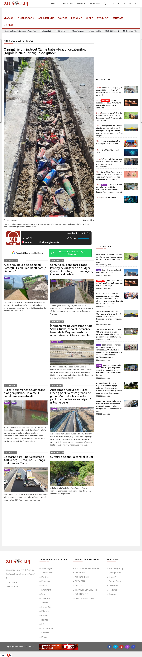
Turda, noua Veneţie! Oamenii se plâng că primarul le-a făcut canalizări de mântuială (24, 393)
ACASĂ (9, 18)
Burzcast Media (81, 652)
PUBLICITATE (81, 572)
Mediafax (113, 589)
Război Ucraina (77, 31)
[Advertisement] (117, 59)
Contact (81, 3)
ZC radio (61, 31)
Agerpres (113, 594)
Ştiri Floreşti (113, 31)
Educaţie (45, 611)
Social (44, 585)
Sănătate (118, 18)
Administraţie (46, 18)
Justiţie (44, 602)
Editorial (45, 632)
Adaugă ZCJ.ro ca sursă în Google (29, 253)
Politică (62, 18)
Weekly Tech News (106, 197)
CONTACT (80, 585)
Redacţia (55, 3)
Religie (44, 619)
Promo (44, 637)
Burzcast (68, 652)
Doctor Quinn (115, 581)
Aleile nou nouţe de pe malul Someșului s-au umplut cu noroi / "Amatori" (25, 268)
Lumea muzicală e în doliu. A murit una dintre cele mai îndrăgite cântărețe (109, 282)
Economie (76, 18)
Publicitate (68, 3)
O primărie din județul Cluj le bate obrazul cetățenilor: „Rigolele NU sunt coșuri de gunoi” (45, 51)
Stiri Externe (47, 628)
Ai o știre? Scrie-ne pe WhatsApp (21, 31)
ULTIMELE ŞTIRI (26, 18)
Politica (45, 577)
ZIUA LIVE (46, 31)
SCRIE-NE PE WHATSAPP (87, 568)
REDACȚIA (80, 581)
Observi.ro (113, 585)
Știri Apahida (131, 31)
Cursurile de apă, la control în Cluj (71, 456)
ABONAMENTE (82, 577)
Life (43, 624)
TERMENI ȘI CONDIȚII (86, 589)
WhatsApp (95, 3)
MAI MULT (9, 25)
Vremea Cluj (96, 31)
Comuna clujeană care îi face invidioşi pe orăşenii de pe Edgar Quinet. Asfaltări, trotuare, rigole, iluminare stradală (71, 269)
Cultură (44, 615)
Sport (89, 18)
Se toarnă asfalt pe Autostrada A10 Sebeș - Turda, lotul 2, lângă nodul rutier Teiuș (24, 460)
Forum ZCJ (46, 607)
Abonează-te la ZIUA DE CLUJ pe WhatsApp (72, 252)
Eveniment (103, 18)
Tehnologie (46, 568)
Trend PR (113, 577)
